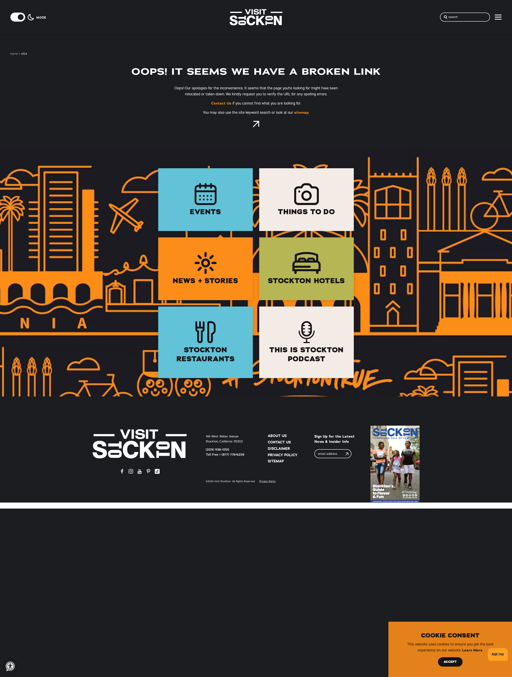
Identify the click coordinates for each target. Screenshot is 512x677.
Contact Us (221, 103)
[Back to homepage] (256, 124)
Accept (450, 662)
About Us (277, 435)
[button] (497, 654)
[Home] (140, 443)
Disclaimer (279, 448)
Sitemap (276, 461)
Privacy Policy (282, 455)
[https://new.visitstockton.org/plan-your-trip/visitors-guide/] (394, 464)
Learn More (472, 650)
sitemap (301, 112)
